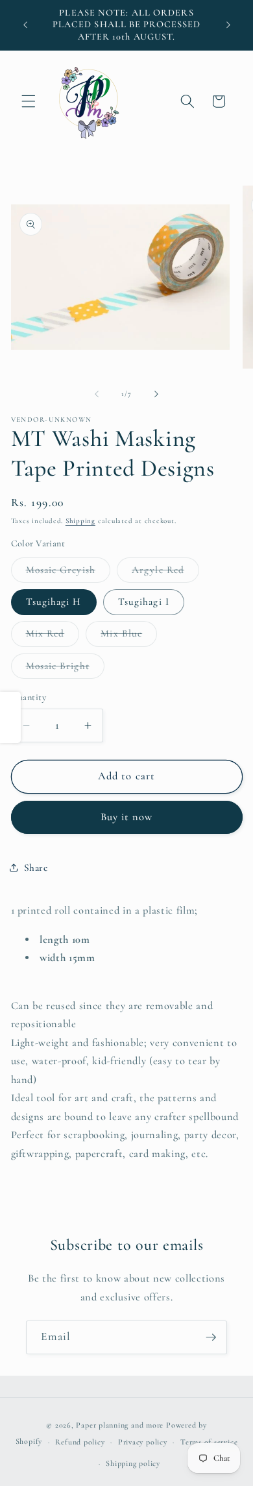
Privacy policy (142, 1441)
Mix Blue (129, 636)
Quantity (29, 697)
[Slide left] (96, 394)
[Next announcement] (228, 25)
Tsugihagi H (54, 601)
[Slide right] (156, 394)
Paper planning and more (119, 1425)
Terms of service (208, 1441)
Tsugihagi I (143, 601)
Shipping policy (133, 1463)
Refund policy (79, 1441)
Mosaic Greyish (68, 573)
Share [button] (36, 867)
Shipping (80, 521)
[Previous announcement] (25, 25)
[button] (28, 101)
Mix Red (53, 636)
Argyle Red (165, 573)
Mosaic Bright (65, 669)
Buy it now (127, 816)
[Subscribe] (210, 1337)
